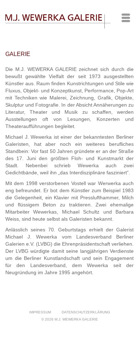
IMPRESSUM (40, 312)
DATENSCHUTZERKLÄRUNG (86, 312)
